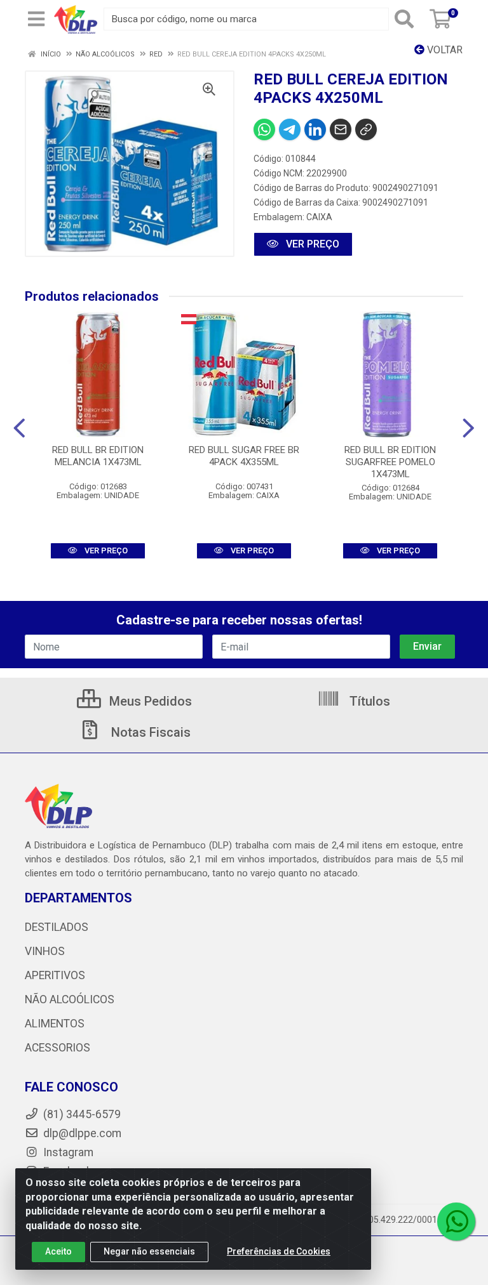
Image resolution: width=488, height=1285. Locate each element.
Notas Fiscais (149, 732)
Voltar (443, 50)
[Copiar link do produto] (366, 129)
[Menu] (36, 19)
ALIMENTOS (55, 1023)
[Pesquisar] (406, 19)
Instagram (67, 1152)
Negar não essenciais (149, 1251)
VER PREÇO (311, 244)
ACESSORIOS (57, 1047)
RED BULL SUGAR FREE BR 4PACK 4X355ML (244, 456)
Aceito (58, 1251)
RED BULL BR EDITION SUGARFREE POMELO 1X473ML (390, 462)
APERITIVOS (55, 975)
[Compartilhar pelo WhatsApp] (264, 129)
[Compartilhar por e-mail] (340, 129)
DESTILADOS (56, 927)
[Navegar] (19, 428)
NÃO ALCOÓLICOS (69, 999)
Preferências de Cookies (278, 1251)
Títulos (368, 701)
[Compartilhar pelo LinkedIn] (315, 129)
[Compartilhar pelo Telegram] (290, 129)
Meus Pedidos (149, 701)
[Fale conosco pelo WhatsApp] (456, 1222)
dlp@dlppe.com (82, 1133)
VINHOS (45, 951)
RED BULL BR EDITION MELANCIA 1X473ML (98, 456)
